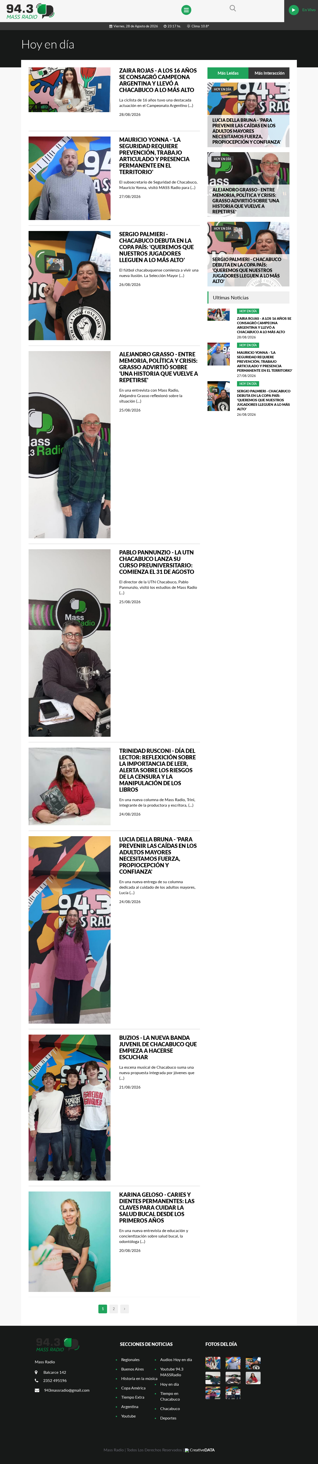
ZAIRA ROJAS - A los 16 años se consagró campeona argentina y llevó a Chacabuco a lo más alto (158, 80)
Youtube (128, 1416)
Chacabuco (170, 1408)
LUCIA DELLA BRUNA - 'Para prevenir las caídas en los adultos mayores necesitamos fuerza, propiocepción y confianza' (158, 855)
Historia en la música (139, 1378)
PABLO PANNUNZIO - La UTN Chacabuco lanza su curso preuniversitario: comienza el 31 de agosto (156, 562)
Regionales (130, 1359)
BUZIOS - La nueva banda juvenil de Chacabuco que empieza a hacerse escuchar (158, 1047)
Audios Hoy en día (176, 1359)
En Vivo (308, 9)
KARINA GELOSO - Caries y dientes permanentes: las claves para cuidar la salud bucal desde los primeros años (157, 1207)
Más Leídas (228, 73)
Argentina (129, 1406)
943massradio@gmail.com (66, 1390)
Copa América (133, 1387)
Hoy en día (222, 89)
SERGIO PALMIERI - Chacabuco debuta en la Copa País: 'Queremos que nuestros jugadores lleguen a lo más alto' (156, 247)
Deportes (168, 1418)
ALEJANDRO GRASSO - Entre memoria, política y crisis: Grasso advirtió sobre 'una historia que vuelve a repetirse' (158, 367)
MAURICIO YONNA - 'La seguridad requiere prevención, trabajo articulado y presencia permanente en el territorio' (154, 155)
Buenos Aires (132, 1369)
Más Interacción (270, 73)
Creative (202, 1449)
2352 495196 (55, 1380)
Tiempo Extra (132, 1397)
